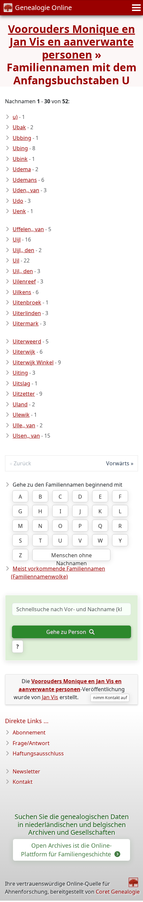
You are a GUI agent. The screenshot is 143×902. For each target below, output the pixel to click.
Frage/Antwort (31, 743)
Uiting (20, 372)
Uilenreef (24, 281)
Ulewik (21, 414)
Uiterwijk (24, 351)
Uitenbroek (27, 302)
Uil (16, 260)
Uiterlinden (27, 313)
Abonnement (29, 732)
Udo (18, 201)
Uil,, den (23, 271)
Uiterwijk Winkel (33, 362)
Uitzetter (24, 393)
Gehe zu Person (66, 632)
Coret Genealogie (118, 891)
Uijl (17, 239)
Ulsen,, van (26, 435)
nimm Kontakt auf (110, 697)
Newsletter (26, 771)
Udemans (25, 180)
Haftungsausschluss (38, 753)
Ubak (19, 127)
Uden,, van (26, 190)
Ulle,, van (24, 425)
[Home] (133, 882)
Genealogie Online (43, 7)
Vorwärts (117, 463)
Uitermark (26, 323)
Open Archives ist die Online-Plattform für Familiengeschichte (67, 849)
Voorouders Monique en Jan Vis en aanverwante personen (71, 42)
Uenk (19, 211)
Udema (22, 169)
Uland (20, 404)
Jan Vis (50, 697)
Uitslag (21, 383)
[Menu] (135, 7)
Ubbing (22, 138)
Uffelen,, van (28, 229)
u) (15, 117)
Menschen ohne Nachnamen (71, 556)
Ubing (20, 148)
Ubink (20, 159)
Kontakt (23, 781)
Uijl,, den (23, 250)
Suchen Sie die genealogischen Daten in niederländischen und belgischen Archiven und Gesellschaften (72, 824)
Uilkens (22, 292)
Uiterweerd (27, 341)
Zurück (22, 463)
